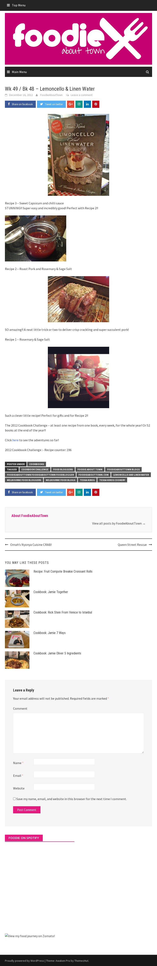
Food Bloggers (63, 469)
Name (18, 763)
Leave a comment (81, 95)
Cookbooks (36, 464)
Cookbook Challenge (34, 469)
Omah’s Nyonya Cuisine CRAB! (31, 545)
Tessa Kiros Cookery (112, 480)
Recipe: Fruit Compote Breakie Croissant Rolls (63, 571)
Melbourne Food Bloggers (24, 480)
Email (18, 775)
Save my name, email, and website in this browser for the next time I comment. (71, 799)
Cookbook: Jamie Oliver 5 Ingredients (57, 653)
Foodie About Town (89, 469)
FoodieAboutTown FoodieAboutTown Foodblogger (40, 474)
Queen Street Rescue (132, 545)
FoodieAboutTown (51, 95)
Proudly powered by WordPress (24, 961)
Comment (20, 708)
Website (19, 788)
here (15, 440)
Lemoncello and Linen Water (131, 474)
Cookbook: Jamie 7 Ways (50, 633)
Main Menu (19, 72)
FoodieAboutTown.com (93, 474)
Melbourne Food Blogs (60, 480)
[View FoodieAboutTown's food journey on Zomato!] (30, 935)
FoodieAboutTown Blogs (123, 469)
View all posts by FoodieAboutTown (119, 523)
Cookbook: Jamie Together (51, 592)
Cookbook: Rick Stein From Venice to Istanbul (63, 612)
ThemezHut (81, 961)
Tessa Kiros (87, 480)
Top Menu (19, 5)
